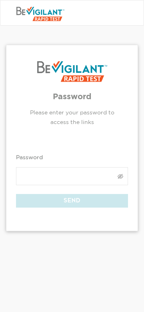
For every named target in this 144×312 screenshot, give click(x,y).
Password (29, 157)
